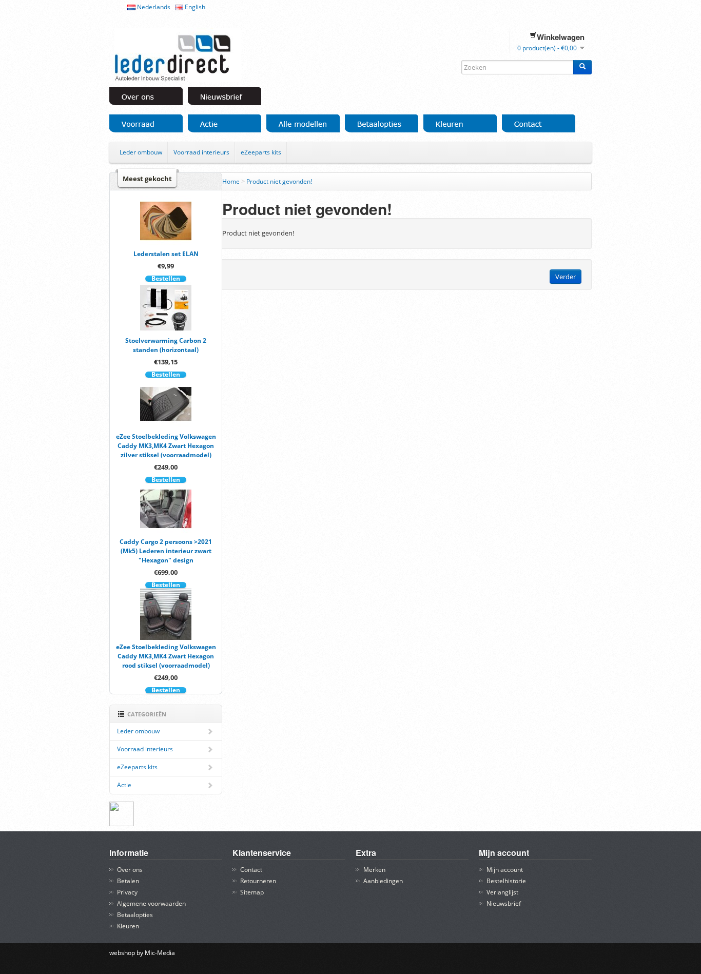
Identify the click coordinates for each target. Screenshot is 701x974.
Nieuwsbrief (503, 903)
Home (231, 181)
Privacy (127, 892)
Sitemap (252, 892)
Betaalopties (135, 914)
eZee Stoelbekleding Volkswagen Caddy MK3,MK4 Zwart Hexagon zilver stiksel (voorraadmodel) (166, 445)
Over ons (130, 869)
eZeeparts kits (261, 152)
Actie (124, 785)
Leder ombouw (141, 152)
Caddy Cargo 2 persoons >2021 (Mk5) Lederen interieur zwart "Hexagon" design (166, 550)
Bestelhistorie (506, 880)
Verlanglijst (502, 892)
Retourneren (258, 880)
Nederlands (152, 7)
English (194, 7)
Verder (565, 276)
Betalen (128, 880)
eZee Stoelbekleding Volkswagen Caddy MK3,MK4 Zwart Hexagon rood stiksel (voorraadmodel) (166, 656)
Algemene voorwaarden (151, 903)
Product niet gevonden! (279, 181)
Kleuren (128, 926)
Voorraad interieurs (201, 152)
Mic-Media (160, 952)
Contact (251, 869)
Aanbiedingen (383, 880)
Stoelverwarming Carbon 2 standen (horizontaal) (165, 345)
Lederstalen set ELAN (166, 253)
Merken (374, 869)
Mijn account (504, 869)
